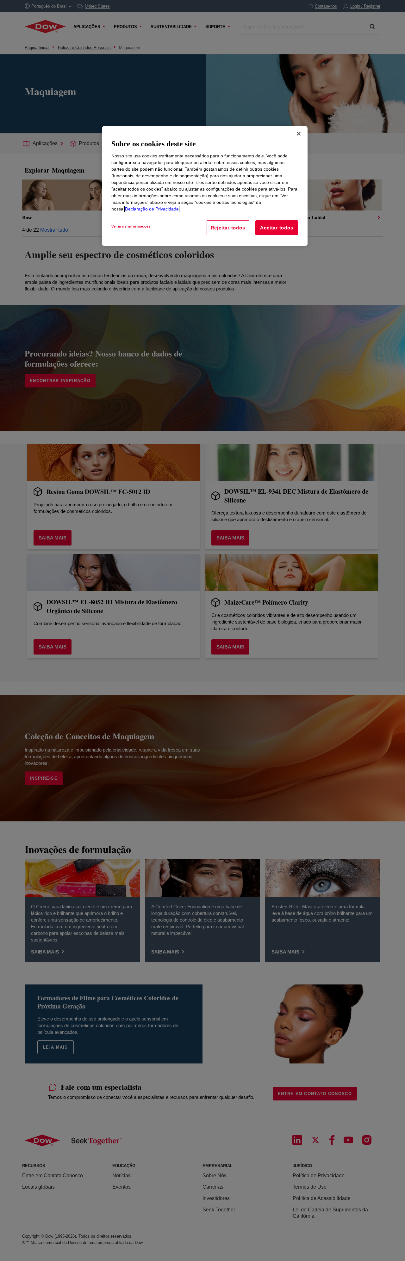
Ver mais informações (131, 226)
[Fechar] (299, 134)
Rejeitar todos (228, 227)
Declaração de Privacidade (152, 208)
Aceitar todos (276, 227)
